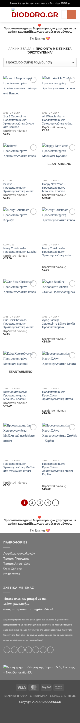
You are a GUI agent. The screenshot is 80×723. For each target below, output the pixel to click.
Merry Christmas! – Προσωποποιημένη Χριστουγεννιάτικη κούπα (57, 252)
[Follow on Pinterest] (43, 649)
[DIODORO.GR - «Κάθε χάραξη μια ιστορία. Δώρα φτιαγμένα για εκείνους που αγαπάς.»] (35, 14)
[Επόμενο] (55, 502)
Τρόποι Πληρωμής (16, 558)
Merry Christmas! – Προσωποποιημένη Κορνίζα (19, 250)
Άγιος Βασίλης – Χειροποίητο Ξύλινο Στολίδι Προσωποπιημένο (58, 324)
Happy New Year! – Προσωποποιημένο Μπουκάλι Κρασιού (54, 188)
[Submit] (71, 14)
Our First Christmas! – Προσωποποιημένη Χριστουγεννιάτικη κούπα (18, 324)
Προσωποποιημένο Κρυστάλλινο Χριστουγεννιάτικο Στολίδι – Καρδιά (58, 469)
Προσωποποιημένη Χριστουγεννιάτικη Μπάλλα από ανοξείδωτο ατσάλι (19, 467)
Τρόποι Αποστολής (16, 563)
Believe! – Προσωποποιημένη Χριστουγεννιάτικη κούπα (18, 188)
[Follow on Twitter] (21, 649)
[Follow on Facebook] (7, 649)
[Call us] (35, 649)
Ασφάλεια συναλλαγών (19, 553)
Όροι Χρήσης (12, 568)
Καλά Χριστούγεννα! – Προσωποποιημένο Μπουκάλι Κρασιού (16, 395)
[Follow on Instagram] (14, 649)
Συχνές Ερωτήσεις (63, 695)
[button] (5, 14)
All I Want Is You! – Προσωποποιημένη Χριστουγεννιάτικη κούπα (57, 120)
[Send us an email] (28, 649)
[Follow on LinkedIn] (50, 649)
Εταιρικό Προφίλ (15, 695)
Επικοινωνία (11, 574)
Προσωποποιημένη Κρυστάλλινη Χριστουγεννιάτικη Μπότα (57, 395)
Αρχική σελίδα (19, 48)
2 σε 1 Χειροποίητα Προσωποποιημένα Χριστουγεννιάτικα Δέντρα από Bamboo (18, 122)
